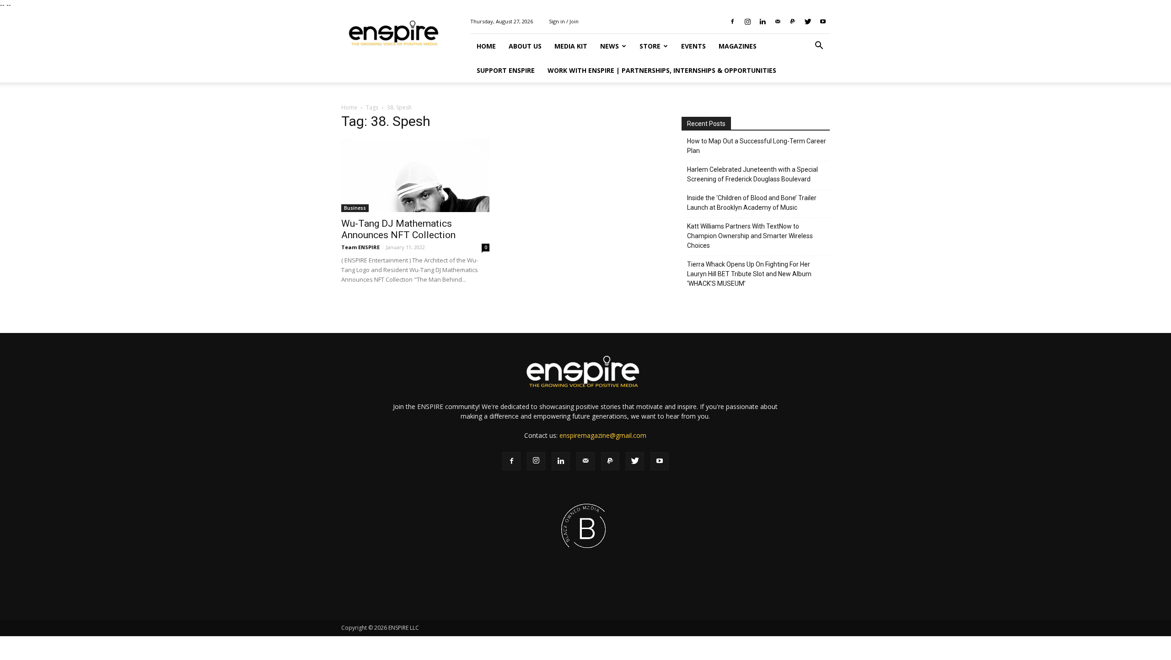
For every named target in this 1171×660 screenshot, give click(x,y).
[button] (819, 46)
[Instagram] (747, 21)
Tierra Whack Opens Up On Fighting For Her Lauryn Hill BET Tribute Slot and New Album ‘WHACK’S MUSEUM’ (749, 274)
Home (486, 46)
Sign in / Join (564, 21)
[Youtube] (823, 21)
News (609, 46)
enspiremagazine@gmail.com (602, 435)
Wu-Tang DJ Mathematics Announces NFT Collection (398, 229)
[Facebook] (732, 21)
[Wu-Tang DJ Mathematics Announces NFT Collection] (415, 175)
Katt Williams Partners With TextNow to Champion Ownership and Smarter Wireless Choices (750, 236)
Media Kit (570, 46)
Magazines (738, 46)
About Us (525, 46)
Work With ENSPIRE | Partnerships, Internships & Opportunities (662, 70)
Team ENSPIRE (360, 247)
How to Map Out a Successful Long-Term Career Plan (756, 145)
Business (355, 208)
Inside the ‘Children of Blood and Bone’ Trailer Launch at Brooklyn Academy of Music (751, 202)
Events (693, 46)
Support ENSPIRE (506, 70)
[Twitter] (808, 21)
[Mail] (777, 21)
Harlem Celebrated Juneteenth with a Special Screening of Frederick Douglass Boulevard (752, 174)
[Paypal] (793, 21)
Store (650, 46)
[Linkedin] (762, 21)
